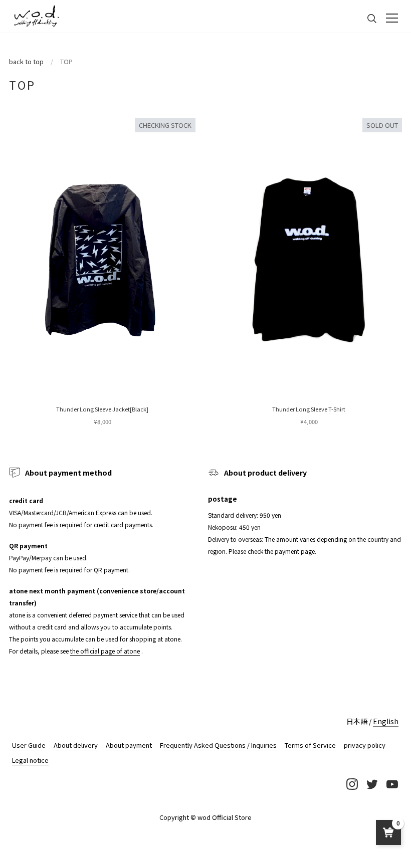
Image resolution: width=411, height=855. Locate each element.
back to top (26, 61)
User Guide (29, 745)
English (385, 721)
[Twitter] (372, 784)
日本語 (356, 721)
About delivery (76, 745)
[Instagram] (352, 784)
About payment (129, 745)
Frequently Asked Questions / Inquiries (218, 745)
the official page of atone (105, 651)
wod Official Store (224, 817)
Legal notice (30, 760)
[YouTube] (392, 784)
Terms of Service (310, 745)
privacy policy (364, 745)
